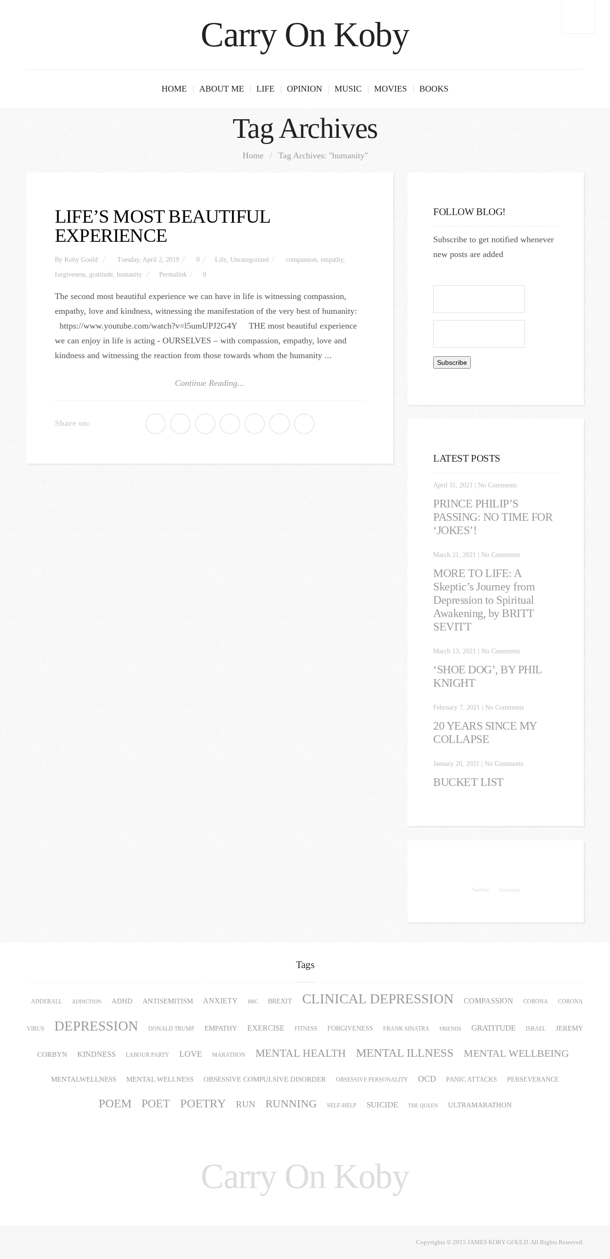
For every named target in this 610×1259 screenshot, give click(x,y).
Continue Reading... (209, 383)
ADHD (122, 1001)
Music (348, 88)
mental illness (405, 1052)
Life (265, 88)
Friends (450, 1029)
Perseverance (533, 1079)
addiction (87, 1001)
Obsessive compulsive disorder (264, 1079)
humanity (129, 274)
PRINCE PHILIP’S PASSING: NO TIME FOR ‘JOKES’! (492, 517)
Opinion (304, 88)
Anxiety (220, 1001)
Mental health (300, 1053)
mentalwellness (83, 1079)
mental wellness (159, 1079)
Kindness (96, 1054)
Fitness (306, 1028)
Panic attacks (471, 1079)
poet (156, 1103)
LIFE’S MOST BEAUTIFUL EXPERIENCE (162, 226)
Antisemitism (167, 1001)
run (245, 1104)
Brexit (280, 1001)
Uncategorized (249, 259)
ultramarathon (480, 1105)
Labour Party (147, 1055)
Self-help (341, 1105)
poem (115, 1103)
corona (535, 1001)
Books (433, 88)
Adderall (46, 1001)
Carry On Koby (305, 34)
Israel (536, 1028)
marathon (228, 1055)
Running (291, 1104)
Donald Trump (171, 1028)
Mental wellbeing (516, 1053)
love (190, 1054)
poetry (203, 1103)
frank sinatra (406, 1028)
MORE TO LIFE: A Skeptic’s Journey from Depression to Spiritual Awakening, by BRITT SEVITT (484, 600)
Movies (390, 88)
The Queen (423, 1105)
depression (96, 1025)
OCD (427, 1079)
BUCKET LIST (468, 782)
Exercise (266, 1028)
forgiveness (70, 274)
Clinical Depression (378, 998)
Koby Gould (81, 259)
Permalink (173, 274)
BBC (253, 1001)
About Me (221, 88)
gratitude (101, 274)
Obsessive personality (372, 1079)
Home (174, 88)
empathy (332, 259)
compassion (301, 259)
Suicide (382, 1104)
